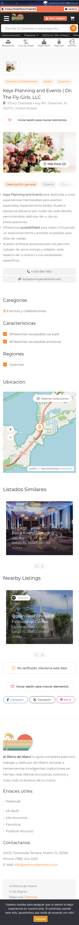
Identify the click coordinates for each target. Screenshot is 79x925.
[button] (10, 429)
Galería (48, 184)
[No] (74, 912)
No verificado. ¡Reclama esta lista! (41, 668)
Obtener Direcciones (54, 398)
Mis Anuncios (16, 818)
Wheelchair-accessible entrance (35, 342)
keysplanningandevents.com (41, 279)
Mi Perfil (12, 811)
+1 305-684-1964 (41, 271)
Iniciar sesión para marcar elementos (42, 686)
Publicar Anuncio (19, 831)
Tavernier (64, 81)
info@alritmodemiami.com (36, 865)
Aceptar (40, 919)
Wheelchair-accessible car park (34, 334)
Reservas (13, 801)
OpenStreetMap (50, 468)
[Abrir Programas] (37, 35)
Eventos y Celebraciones (21, 81)
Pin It (67, 699)
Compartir (17, 699)
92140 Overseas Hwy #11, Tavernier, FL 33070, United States (35, 105)
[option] (39, 531)
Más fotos (54, 164)
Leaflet (33, 468)
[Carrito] (72, 18)
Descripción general (21, 184)
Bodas (48, 81)
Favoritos (13, 824)
